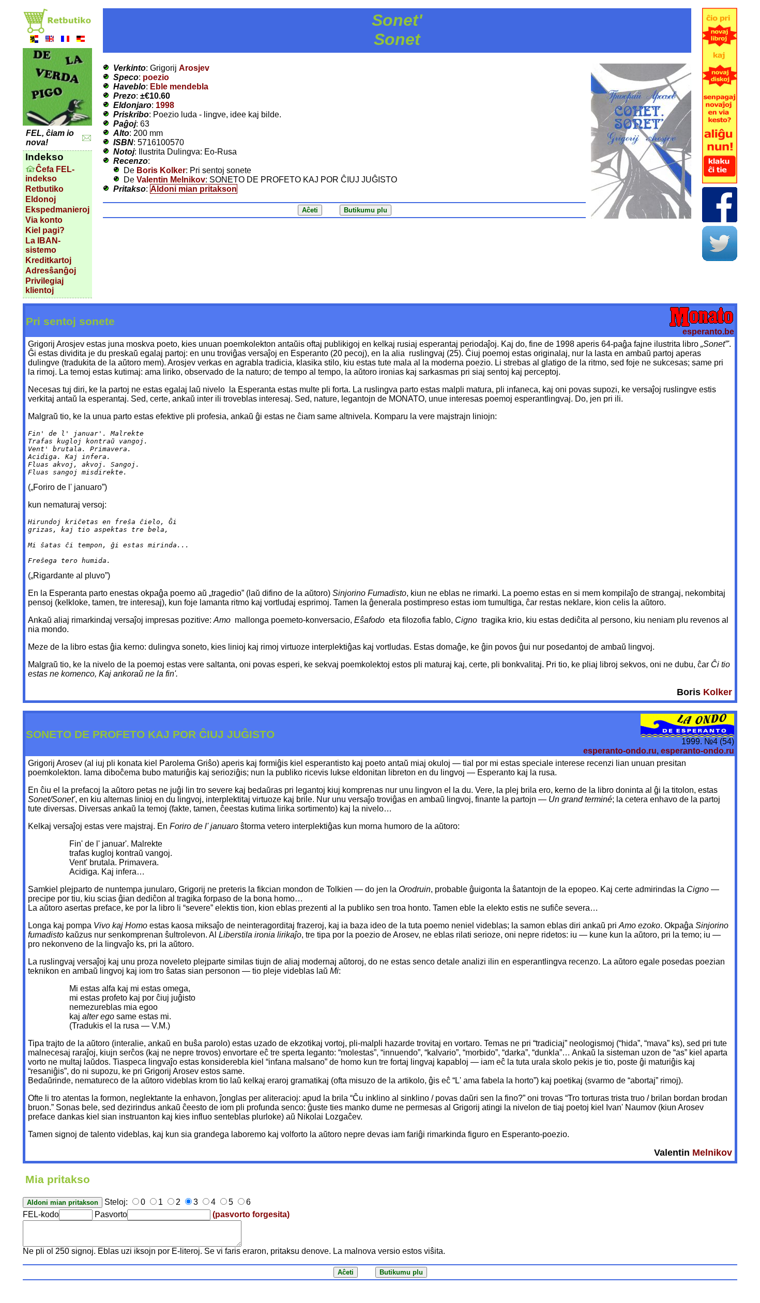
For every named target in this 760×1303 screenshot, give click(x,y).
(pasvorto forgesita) (251, 1214)
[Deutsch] (80, 40)
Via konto (44, 220)
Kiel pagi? (45, 230)
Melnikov (712, 1152)
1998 (165, 105)
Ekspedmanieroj (57, 209)
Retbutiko (44, 189)
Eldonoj (40, 199)
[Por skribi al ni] (86, 138)
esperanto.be (708, 331)
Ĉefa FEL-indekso (49, 174)
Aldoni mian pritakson (193, 189)
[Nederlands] (34, 40)
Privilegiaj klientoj (44, 286)
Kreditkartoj (48, 260)
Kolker (717, 692)
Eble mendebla (179, 86)
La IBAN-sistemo (42, 245)
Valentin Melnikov (170, 179)
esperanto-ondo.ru (620, 750)
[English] (49, 40)
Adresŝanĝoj (50, 270)
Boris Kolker (161, 170)
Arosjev (194, 68)
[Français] (65, 40)
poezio (156, 77)
